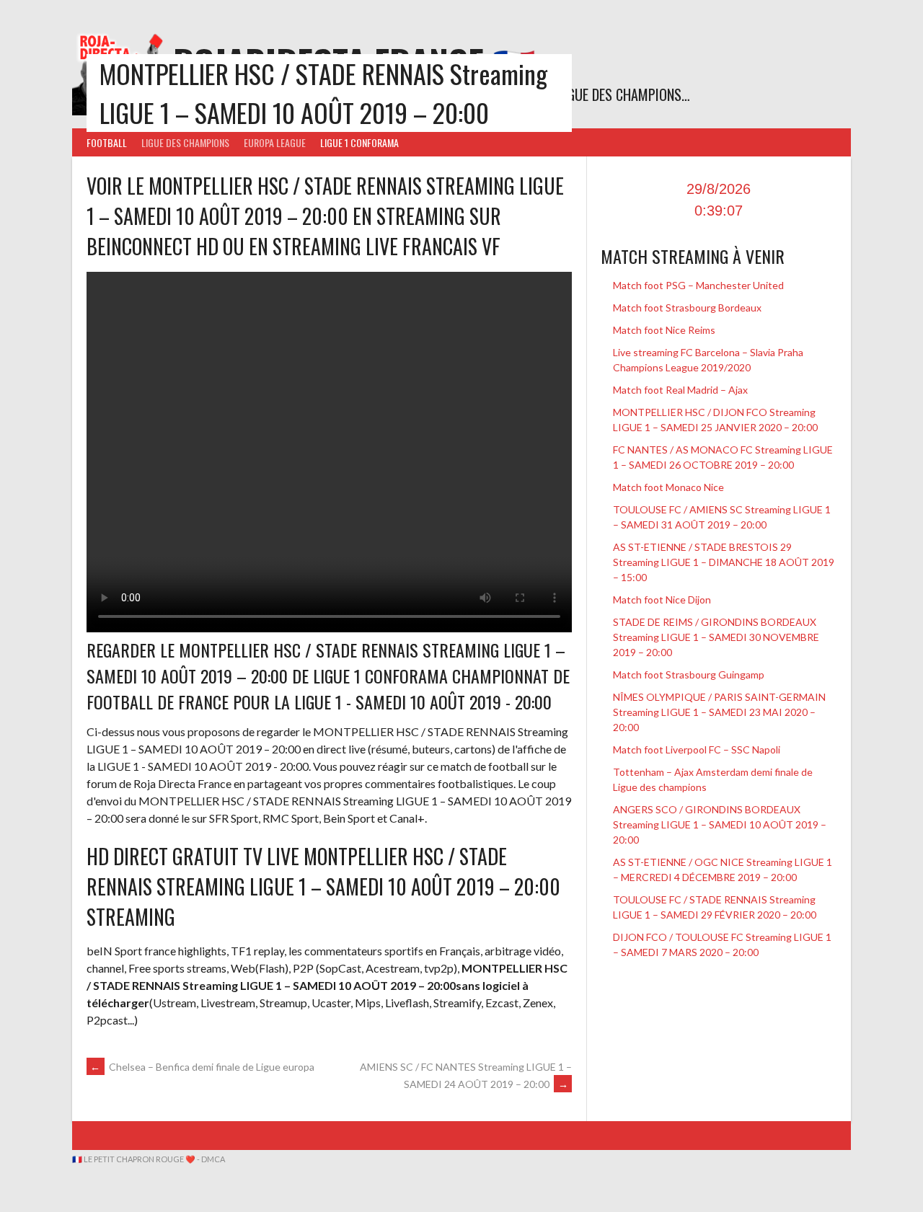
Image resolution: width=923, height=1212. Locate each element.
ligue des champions (185, 142)
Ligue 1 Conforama (359, 142)
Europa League (275, 142)
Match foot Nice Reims (664, 330)
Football (107, 142)
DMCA (213, 1159)
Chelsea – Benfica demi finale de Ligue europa (202, 1067)
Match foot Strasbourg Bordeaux (687, 307)
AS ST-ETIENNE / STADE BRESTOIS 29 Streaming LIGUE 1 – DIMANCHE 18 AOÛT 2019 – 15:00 (723, 562)
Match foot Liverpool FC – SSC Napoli (696, 749)
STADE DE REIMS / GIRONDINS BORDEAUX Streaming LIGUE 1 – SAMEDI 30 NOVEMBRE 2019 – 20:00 (716, 637)
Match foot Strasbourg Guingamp (688, 674)
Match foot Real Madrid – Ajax (680, 390)
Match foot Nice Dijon (662, 599)
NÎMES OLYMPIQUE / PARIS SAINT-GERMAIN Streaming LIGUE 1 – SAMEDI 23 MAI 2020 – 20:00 (719, 712)
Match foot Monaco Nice (668, 487)
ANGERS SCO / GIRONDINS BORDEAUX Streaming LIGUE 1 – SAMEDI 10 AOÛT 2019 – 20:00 (719, 824)
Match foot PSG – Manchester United (698, 285)
